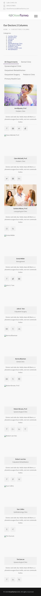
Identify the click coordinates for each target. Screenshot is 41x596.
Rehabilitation (13, 49)
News (10, 42)
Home (5, 29)
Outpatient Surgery (14, 45)
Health (10, 41)
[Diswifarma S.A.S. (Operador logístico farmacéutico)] (18, 16)
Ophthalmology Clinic (15, 43)
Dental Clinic (12, 38)
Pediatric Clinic (13, 46)
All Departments (11, 62)
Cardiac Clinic (12, 36)
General (11, 39)
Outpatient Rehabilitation (15, 70)
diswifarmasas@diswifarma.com (17, 9)
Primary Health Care (15, 48)
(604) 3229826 (10, 6)
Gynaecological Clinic (13, 66)
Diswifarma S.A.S (14, 592)
